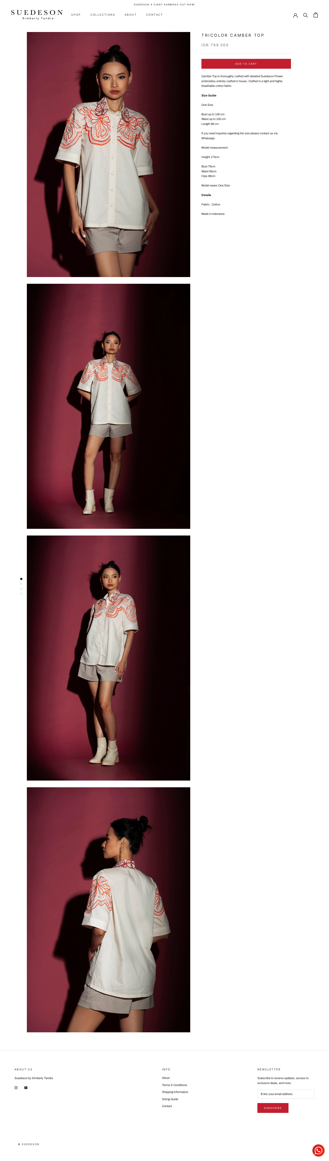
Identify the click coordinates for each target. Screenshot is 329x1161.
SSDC (33, 1149)
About (131, 14)
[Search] (305, 15)
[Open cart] (316, 14)
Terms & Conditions (174, 1085)
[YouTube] (25, 1087)
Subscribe (273, 1108)
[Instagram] (16, 1087)
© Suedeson (28, 1144)
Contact (154, 14)
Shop (76, 14)
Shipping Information (175, 1092)
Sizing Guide (170, 1099)
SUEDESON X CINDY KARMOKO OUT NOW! (164, 4)
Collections (102, 14)
